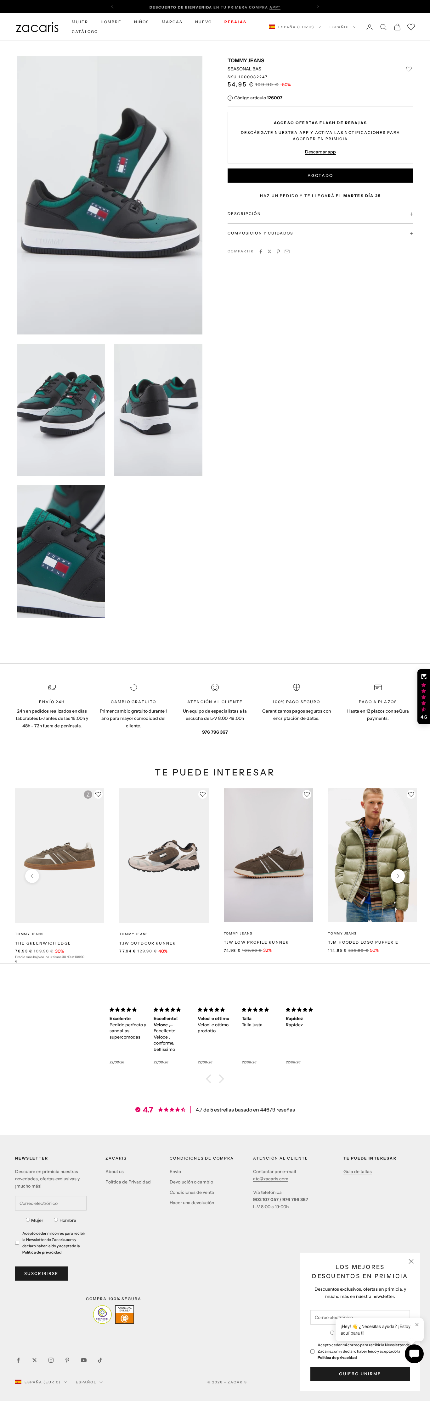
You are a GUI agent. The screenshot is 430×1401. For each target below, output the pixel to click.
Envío (175, 1171)
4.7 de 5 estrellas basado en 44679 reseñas (245, 1109)
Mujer (37, 1220)
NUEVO (203, 21)
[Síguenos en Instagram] (51, 1360)
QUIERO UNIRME (360, 1373)
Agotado (320, 175)
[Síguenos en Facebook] (18, 1360)
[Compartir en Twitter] (269, 251)
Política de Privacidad (128, 1182)
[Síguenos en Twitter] (34, 1360)
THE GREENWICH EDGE (43, 943)
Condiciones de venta (192, 1192)
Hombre (67, 1220)
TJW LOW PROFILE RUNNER (256, 942)
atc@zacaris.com (270, 1179)
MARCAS (172, 21)
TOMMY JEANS (246, 60)
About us (114, 1171)
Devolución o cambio (191, 1182)
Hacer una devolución (192, 1202)
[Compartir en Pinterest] (278, 251)
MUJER (80, 21)
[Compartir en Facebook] (260, 251)
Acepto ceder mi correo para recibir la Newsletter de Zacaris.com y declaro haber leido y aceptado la (364, 1351)
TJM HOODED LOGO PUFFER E (363, 942)
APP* (274, 6)
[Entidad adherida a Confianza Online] (113, 1314)
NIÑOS (141, 21)
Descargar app (320, 152)
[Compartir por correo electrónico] (287, 251)
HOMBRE (111, 21)
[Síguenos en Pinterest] (67, 1360)
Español (340, 27)
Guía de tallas (357, 1171)
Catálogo (85, 31)
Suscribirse (41, 1273)
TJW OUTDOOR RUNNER (147, 943)
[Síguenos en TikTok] (100, 1360)
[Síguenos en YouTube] (84, 1360)
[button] (210, 1078)
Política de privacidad (337, 1357)
